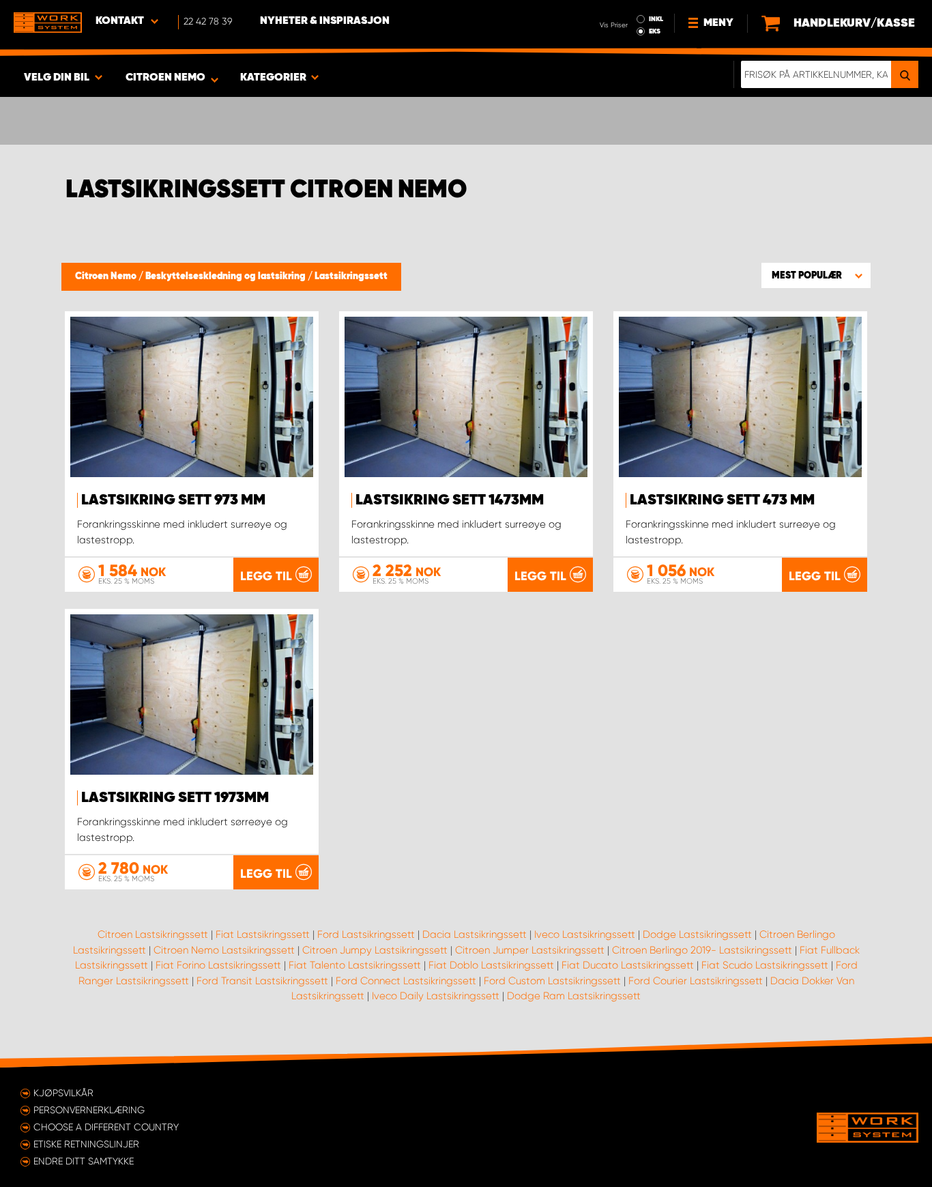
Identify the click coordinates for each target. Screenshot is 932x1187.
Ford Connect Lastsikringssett (406, 981)
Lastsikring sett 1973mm (175, 797)
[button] (816, 275)
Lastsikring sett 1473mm (449, 500)
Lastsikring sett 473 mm (722, 500)
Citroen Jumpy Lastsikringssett (375, 950)
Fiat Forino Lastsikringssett (218, 965)
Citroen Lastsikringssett (153, 934)
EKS (654, 31)
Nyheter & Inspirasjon (325, 21)
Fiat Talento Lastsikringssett (355, 965)
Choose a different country (106, 1126)
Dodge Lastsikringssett (697, 934)
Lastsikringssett (351, 276)
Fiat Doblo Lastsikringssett (491, 965)
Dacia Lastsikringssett (474, 934)
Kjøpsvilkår (63, 1092)
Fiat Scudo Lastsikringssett (764, 965)
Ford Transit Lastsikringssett (262, 981)
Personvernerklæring (89, 1109)
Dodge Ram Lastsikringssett (574, 996)
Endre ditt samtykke (83, 1161)
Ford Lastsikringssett (366, 934)
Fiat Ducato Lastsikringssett (628, 965)
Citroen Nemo (107, 276)
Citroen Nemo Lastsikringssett (224, 950)
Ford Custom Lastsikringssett (552, 981)
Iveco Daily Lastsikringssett (435, 996)
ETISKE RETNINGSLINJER (86, 1144)
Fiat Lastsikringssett (263, 934)
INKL (656, 19)
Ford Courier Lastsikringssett (695, 981)
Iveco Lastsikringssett (584, 934)
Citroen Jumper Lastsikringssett (530, 950)
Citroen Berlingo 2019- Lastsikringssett (702, 950)
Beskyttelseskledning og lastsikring (226, 276)
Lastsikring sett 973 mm (173, 500)
